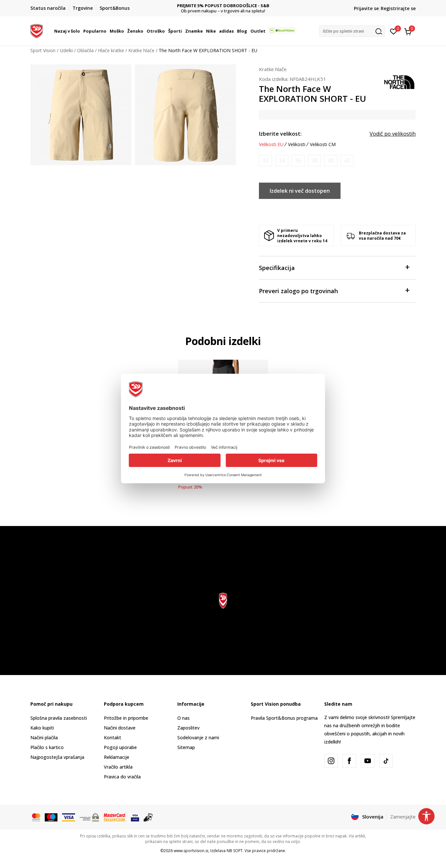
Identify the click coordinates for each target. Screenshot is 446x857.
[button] (81, 31)
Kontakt (112, 737)
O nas (183, 718)
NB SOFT (235, 850)
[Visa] (68, 816)
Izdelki (66, 50)
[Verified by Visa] (135, 816)
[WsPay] (89, 816)
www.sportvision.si (191, 850)
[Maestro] (51, 816)
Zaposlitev (188, 728)
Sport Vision (43, 50)
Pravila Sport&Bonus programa (284, 718)
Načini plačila (44, 737)
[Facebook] (349, 760)
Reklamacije (116, 757)
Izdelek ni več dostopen (300, 190)
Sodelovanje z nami (198, 737)
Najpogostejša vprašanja (57, 757)
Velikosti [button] (296, 144)
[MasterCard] (36, 816)
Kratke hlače (141, 50)
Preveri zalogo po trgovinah (298, 291)
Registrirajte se (398, 8)
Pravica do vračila (122, 777)
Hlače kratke (111, 50)
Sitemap (186, 747)
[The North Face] (399, 81)
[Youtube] (367, 760)
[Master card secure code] (115, 816)
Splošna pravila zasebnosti (58, 718)
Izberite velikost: (280, 134)
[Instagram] (331, 760)
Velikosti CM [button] (323, 144)
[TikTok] (385, 760)
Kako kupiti (42, 728)
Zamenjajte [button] (403, 816)
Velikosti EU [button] (271, 144)
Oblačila (85, 50)
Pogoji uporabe (120, 747)
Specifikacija (277, 268)
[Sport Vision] (36, 30)
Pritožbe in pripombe (126, 718)
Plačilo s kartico (47, 747)
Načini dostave (119, 728)
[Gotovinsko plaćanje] (148, 816)
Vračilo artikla (118, 767)
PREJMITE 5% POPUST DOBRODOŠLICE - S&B (223, 5)
